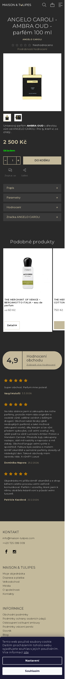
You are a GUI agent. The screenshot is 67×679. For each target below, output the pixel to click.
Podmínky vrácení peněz (18, 626)
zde (26, 652)
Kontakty (8, 593)
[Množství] (11, 160)
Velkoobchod (11, 581)
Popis (10, 187)
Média (7, 585)
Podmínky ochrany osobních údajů (24, 618)
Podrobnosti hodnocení (32, 49)
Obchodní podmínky (15, 614)
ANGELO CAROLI (32, 39)
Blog (6, 634)
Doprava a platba (13, 577)
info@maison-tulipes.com (18, 538)
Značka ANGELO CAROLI (23, 217)
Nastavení (32, 660)
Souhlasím (32, 671)
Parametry (13, 197)
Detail (10, 325)
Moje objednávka (14, 573)
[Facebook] (6, 551)
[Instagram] (14, 551)
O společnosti (11, 589)
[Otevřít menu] (60, 5)
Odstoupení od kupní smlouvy (21, 622)
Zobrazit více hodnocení (41, 364)
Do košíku (42, 160)
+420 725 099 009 (14, 543)
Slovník (7, 630)
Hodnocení (14, 207)
